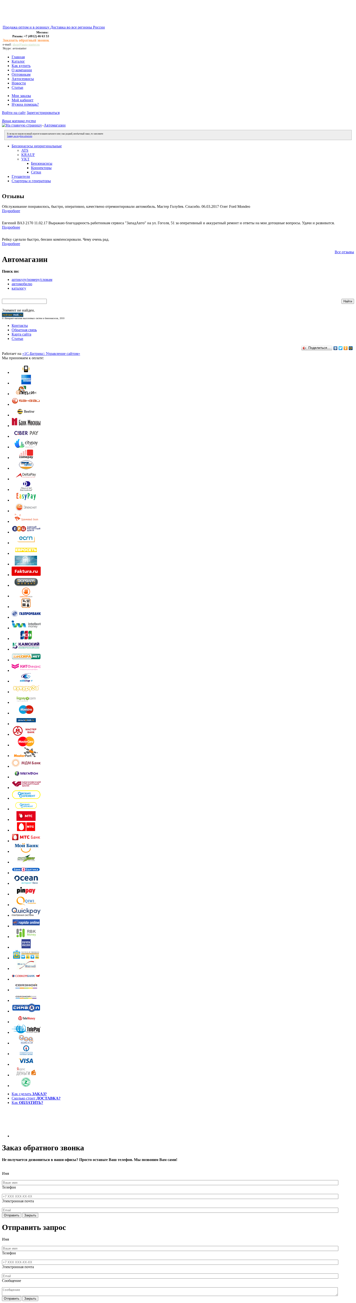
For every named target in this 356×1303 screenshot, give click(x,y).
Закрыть (30, 1215)
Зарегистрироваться (43, 113)
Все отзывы (344, 252)
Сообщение (11, 1281)
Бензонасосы (41, 163)
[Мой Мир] (350, 348)
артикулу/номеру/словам (32, 279)
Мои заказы (21, 96)
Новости (19, 83)
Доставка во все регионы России (77, 27)
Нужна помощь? (25, 104)
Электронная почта (18, 1201)
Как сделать (29, 1094)
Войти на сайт (14, 113)
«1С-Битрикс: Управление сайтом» (51, 354)
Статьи (17, 87)
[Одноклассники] (345, 348)
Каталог (18, 61)
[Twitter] (340, 348)
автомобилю (22, 284)
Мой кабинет (22, 100)
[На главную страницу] (22, 125)
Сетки (36, 172)
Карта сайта (21, 334)
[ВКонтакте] (335, 348)
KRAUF (28, 155)
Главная (18, 57)
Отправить (11, 1215)
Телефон (9, 1187)
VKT (25, 159)
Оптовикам (21, 74)
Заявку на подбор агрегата (19, 136)
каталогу (19, 288)
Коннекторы (41, 168)
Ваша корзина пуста (19, 121)
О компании (22, 70)
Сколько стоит (36, 1098)
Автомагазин (55, 125)
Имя (5, 1173)
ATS (24, 150)
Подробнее (11, 211)
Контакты (20, 325)
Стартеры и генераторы (31, 181)
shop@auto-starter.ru (26, 44)
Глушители (21, 176)
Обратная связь (24, 330)
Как (27, 1103)
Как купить (21, 66)
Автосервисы (23, 79)
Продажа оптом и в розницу (26, 27)
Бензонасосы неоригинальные (37, 146)
